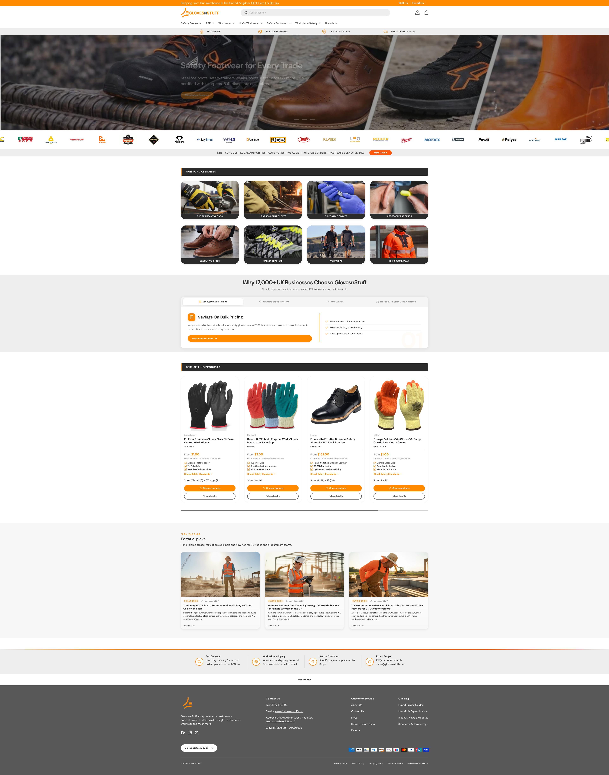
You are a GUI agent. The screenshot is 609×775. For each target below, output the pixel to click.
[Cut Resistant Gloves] (210, 197)
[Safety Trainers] (273, 241)
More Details (380, 152)
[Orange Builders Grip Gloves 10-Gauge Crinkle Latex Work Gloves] (399, 405)
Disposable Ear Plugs (399, 216)
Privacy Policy (340, 763)
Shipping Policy (376, 763)
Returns (355, 730)
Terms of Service (395, 763)
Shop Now (190, 100)
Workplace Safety (306, 23)
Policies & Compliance (418, 763)
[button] (426, 12)
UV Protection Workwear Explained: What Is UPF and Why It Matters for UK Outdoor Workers (387, 607)
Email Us (418, 3)
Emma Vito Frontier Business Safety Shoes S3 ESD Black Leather (332, 440)
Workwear (224, 23)
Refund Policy (358, 763)
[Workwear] (336, 241)
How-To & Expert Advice (412, 711)
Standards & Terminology (413, 724)
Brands (329, 23)
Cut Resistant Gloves (210, 216)
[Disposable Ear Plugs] (399, 197)
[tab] (213, 301)
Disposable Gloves (336, 216)
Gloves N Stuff (194, 763)
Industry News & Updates (413, 717)
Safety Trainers (272, 261)
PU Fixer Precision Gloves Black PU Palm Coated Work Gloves (209, 440)
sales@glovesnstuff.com (390, 664)
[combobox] (315, 12)
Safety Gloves (189, 23)
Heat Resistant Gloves (273, 216)
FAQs (354, 717)
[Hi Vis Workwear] (399, 241)
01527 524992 (278, 705)
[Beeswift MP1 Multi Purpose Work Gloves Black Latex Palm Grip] (273, 405)
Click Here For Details (265, 3)
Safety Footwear (277, 23)
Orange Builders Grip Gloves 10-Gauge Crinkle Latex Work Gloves (397, 440)
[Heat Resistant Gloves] (273, 197)
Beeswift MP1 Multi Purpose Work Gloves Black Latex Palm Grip (272, 440)
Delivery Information (363, 724)
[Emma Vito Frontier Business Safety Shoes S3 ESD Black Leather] (336, 405)
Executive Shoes (210, 261)
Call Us (403, 3)
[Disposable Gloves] (336, 197)
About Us (356, 705)
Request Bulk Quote (202, 338)
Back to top (304, 679)
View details (209, 496)
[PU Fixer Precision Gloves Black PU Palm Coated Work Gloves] (210, 405)
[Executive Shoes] (210, 241)
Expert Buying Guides (410, 705)
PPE (208, 23)
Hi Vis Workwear (249, 23)
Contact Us (357, 711)
